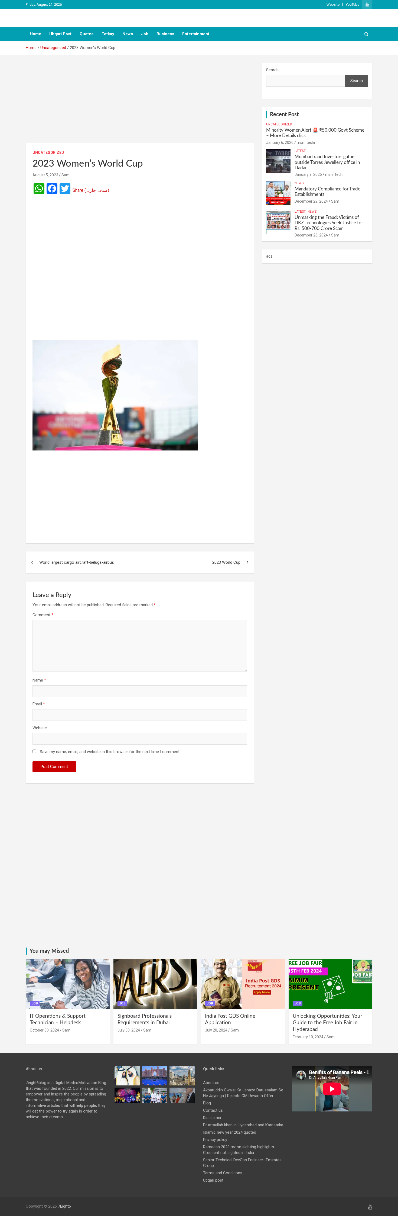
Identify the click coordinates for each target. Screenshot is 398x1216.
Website (333, 4)
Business (165, 33)
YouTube (352, 4)
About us (211, 1082)
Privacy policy (215, 1139)
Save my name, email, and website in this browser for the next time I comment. (110, 751)
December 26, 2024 (311, 235)
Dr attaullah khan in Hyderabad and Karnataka (243, 1125)
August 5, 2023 (45, 175)
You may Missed (49, 951)
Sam (65, 175)
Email (38, 704)
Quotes (86, 33)
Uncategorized (48, 152)
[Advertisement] (140, 103)
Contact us (213, 1110)
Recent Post (284, 114)
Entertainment (195, 33)
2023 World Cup (226, 562)
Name (39, 680)
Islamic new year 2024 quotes (229, 1132)
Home (35, 33)
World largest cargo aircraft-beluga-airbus (76, 562)
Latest (300, 151)
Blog (207, 1103)
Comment (42, 614)
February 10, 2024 (308, 1037)
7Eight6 (64, 1206)
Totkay (108, 33)
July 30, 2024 (129, 1030)
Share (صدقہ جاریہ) (91, 190)
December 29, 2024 (311, 201)
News (127, 33)
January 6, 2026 (279, 142)
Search (272, 69)
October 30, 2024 (44, 1030)
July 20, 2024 (216, 1030)
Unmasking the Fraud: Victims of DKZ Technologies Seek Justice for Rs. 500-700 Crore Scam (329, 223)
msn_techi (306, 142)
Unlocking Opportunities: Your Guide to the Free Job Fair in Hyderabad (327, 1023)
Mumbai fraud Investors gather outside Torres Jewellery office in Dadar (327, 162)
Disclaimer (212, 1117)
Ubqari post (213, 1180)
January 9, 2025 (308, 174)
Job (144, 33)
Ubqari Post (60, 33)
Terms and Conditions (222, 1172)
